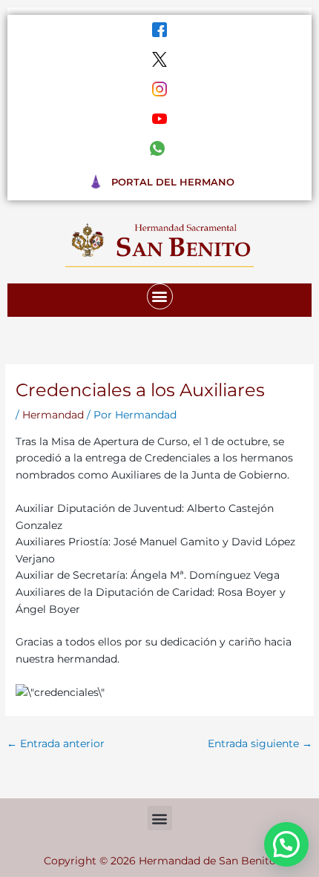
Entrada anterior (56, 743)
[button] (160, 296)
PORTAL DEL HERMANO (172, 182)
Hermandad (53, 415)
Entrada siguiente (260, 743)
